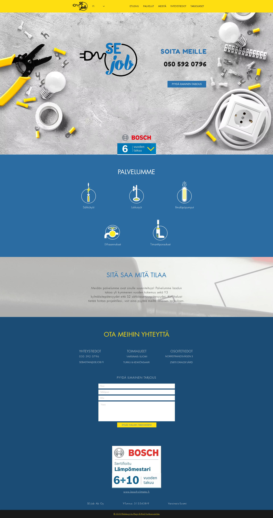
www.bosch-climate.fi (136, 491)
